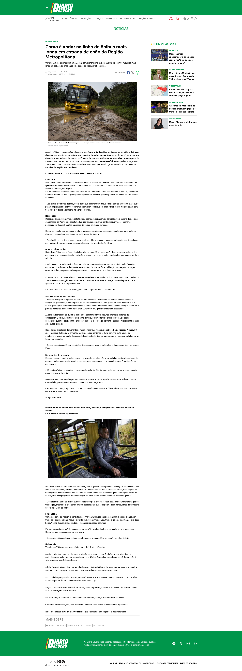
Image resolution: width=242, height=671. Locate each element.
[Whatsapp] (195, 18)
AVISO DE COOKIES (188, 663)
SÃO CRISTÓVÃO (99, 625)
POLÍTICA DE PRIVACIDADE (167, 663)
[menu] (47, 7)
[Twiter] (188, 18)
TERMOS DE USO (146, 663)
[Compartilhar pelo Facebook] (128, 73)
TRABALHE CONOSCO (128, 663)
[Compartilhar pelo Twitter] (132, 72)
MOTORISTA (61, 625)
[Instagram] (192, 18)
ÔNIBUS (87, 625)
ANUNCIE (113, 663)
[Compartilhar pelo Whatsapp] (137, 73)
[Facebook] (185, 18)
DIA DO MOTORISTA (75, 625)
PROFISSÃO (50, 625)
